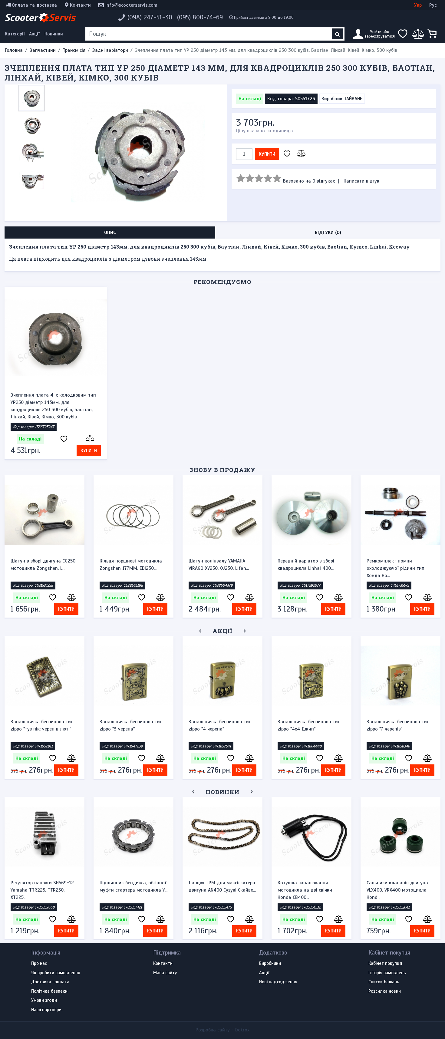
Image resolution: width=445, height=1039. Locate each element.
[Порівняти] (300, 154)
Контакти (80, 5)
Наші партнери (46, 1010)
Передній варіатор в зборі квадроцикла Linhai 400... (306, 564)
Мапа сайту (165, 973)
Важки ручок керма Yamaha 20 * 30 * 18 (130, 725)
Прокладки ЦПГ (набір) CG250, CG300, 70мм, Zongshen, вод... (69, 886)
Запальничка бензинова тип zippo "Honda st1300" (220, 725)
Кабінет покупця (385, 963)
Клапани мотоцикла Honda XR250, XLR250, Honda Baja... (334, 886)
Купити (267, 154)
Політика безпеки (49, 991)
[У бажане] (287, 154)
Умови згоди (44, 1000)
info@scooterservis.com (131, 5)
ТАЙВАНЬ (353, 99)
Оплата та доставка (34, 5)
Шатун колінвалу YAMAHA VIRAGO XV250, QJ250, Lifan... (219, 564)
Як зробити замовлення (55, 973)
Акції (34, 34)
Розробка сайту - (222, 1030)
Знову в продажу (222, 469)
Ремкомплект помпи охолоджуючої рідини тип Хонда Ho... (395, 568)
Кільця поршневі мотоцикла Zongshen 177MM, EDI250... (131, 564)
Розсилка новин (384, 991)
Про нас (39, 963)
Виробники (270, 963)
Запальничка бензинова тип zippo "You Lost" (309, 725)
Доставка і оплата (50, 982)
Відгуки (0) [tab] (328, 232)
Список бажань (383, 982)
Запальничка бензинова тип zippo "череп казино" (398, 725)
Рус (433, 5)
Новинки (53, 34)
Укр (418, 5)
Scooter (40, 18)
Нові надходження (278, 982)
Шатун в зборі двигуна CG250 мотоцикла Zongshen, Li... (43, 564)
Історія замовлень (387, 973)
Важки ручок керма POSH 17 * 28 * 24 (43, 725)
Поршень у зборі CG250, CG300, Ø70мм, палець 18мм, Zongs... (159, 886)
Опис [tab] (110, 232)
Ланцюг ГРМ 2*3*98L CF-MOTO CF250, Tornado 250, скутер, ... (248, 886)
